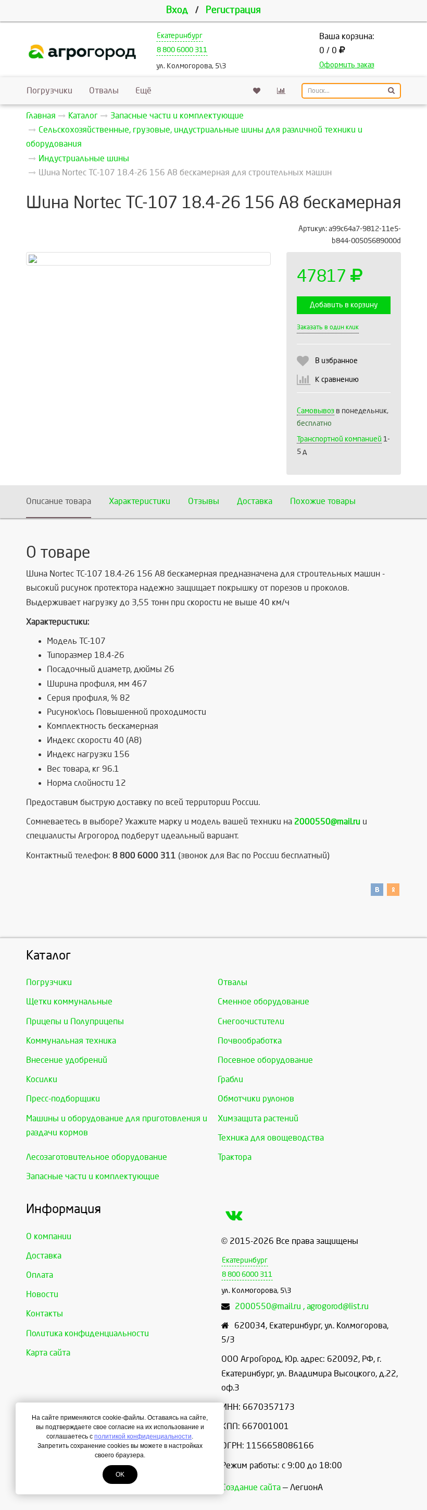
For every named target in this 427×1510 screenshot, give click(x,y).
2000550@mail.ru (327, 821)
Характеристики (139, 501)
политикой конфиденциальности (143, 1436)
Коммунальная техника (71, 1040)
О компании (48, 1236)
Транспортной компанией (339, 439)
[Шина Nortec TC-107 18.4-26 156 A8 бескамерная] (148, 259)
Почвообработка (250, 1040)
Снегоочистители (251, 1021)
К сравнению (337, 380)
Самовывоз (315, 411)
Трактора (235, 1157)
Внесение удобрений (66, 1060)
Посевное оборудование (265, 1060)
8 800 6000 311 (182, 50)
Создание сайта (251, 1487)
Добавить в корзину (344, 305)
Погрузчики (49, 90)
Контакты (44, 1313)
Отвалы (104, 90)
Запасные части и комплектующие (92, 1176)
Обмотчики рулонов (256, 1098)
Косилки (41, 1079)
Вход (177, 10)
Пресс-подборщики (63, 1098)
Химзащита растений (258, 1118)
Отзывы (203, 501)
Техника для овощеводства (271, 1137)
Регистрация (233, 10)
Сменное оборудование (263, 1001)
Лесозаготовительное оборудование (96, 1157)
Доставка (254, 501)
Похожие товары (323, 501)
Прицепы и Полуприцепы (75, 1021)
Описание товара (58, 501)
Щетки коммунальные (69, 1001)
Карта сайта (48, 1352)
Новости (42, 1294)
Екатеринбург (180, 36)
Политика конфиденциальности (87, 1333)
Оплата (39, 1275)
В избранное (336, 361)
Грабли (230, 1079)
